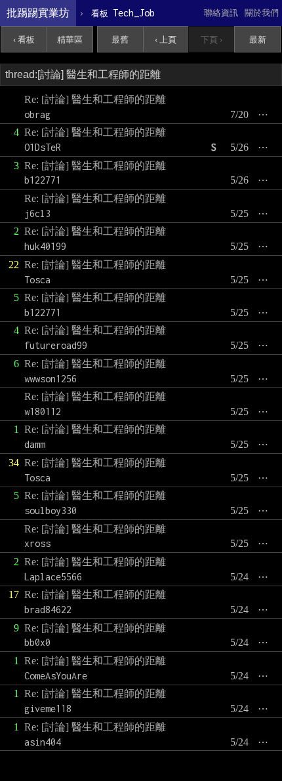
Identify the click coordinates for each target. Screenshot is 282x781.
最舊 (120, 40)
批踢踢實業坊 (38, 12)
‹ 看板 (24, 40)
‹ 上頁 (165, 40)
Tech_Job (123, 12)
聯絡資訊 (221, 13)
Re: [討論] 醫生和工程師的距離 (95, 99)
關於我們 (262, 13)
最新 (257, 40)
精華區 (70, 40)
